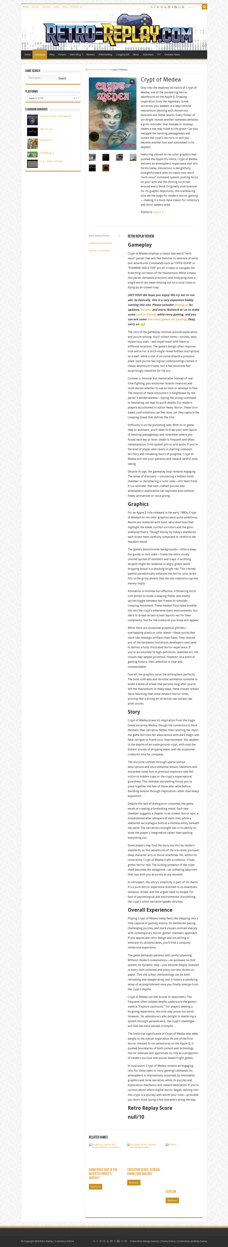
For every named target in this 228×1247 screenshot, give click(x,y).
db (97, 69)
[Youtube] (165, 7)
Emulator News (172, 54)
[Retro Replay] (114, 30)
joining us (181, 305)
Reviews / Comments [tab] (99, 250)
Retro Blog (75, 54)
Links (56, 7)
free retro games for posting (166, 319)
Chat (64, 7)
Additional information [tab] (100, 243)
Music (136, 54)
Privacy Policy (168, 1241)
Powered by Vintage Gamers (144, 1241)
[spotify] (183, 7)
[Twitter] (158, 7)
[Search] (204, 6)
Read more (95, 1186)
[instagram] (179, 7)
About (26, 7)
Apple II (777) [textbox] (52, 98)
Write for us (76, 7)
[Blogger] (175, 7)
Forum (35, 7)
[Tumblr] (172, 7)
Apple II (105, 69)
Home (28, 54)
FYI (159, 54)
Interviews (148, 54)
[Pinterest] (161, 7)
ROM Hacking (105, 54)
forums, (146, 309)
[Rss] (151, 7)
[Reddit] (169, 7)
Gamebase (39, 54)
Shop (52, 54)
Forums (62, 54)
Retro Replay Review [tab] (99, 235)
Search (62, 78)
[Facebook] (155, 7)
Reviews (91, 54)
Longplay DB (122, 54)
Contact (46, 7)
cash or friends (146, 314)
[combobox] (53, 98)
